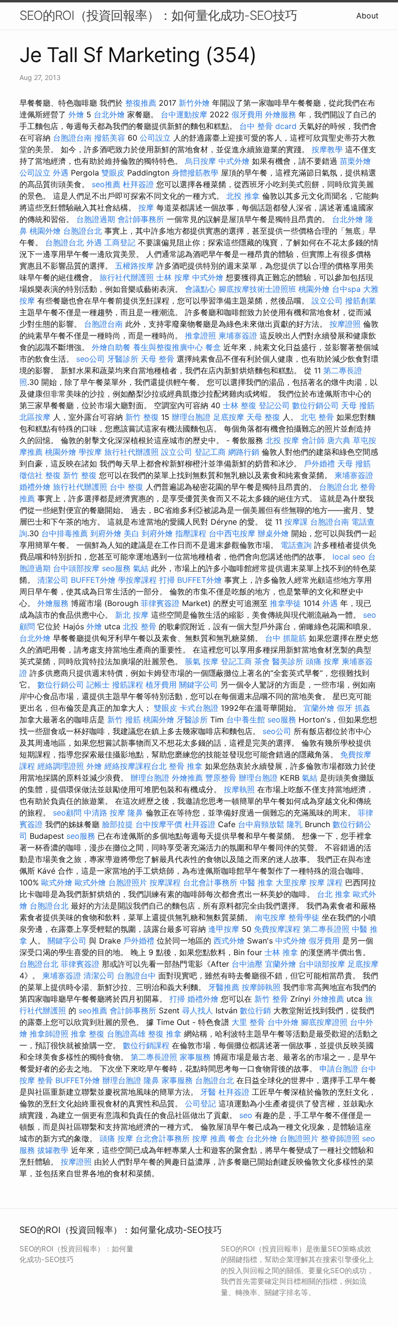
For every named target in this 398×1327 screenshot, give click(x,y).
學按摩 (90, 452)
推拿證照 (200, 335)
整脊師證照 (340, 1138)
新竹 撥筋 (124, 719)
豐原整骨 (220, 778)
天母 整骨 (157, 359)
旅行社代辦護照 (127, 277)
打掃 (167, 580)
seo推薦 (106, 184)
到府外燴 (105, 533)
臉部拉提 (117, 824)
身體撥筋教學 (195, 172)
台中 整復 (126, 487)
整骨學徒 (303, 917)
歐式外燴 (56, 882)
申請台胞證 (338, 1068)
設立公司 (327, 300)
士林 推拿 (281, 952)
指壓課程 (190, 533)
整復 (53, 475)
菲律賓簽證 (160, 603)
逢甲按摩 (223, 929)
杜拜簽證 (138, 184)
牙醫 (208, 1092)
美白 (131, 533)
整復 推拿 (165, 1034)
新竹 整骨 (271, 999)
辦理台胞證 (191, 417)
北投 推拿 (243, 196)
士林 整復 (239, 405)
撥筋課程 (127, 684)
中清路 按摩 (104, 812)
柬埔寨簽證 (237, 335)
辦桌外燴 (273, 533)
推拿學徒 (285, 603)
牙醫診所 (122, 359)
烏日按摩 (200, 161)
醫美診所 (287, 661)
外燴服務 (280, 114)
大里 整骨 (248, 1022)
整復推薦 (140, 103)
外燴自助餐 (111, 347)
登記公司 (274, 405)
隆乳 (294, 824)
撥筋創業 (360, 300)
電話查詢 (296, 545)
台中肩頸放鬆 (261, 824)
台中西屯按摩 (232, 533)
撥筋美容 (109, 138)
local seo (348, 556)
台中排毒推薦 (64, 533)
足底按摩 (228, 417)
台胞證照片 (127, 882)
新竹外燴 (194, 103)
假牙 (344, 708)
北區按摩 (34, 417)
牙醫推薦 (223, 987)
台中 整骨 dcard (268, 126)
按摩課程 (165, 882)
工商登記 (119, 242)
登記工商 (210, 452)
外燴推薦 (187, 778)
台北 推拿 (333, 894)
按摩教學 (327, 149)
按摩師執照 (261, 987)
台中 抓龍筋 (285, 638)
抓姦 (362, 708)
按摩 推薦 (209, 1138)
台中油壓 (247, 964)
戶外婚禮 (319, 463)
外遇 (60, 172)
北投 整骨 (139, 626)
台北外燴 (109, 114)
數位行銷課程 (146, 1045)
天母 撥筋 (358, 405)
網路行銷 (243, 452)
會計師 (313, 440)
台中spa (346, 289)
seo (245, 1115)
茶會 (262, 661)
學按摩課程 (137, 580)
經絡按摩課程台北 (135, 766)
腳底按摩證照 (324, 1022)
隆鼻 (135, 812)
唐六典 (338, 440)
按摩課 (296, 522)
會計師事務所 (140, 219)
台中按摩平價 (158, 824)
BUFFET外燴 (93, 580)
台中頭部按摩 (76, 568)
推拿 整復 (87, 1034)
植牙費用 (161, 684)
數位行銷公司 (315, 405)
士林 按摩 (173, 277)
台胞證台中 (136, 975)
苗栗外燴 (355, 161)
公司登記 (200, 1103)
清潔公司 (52, 580)
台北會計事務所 (210, 882)
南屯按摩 (270, 917)
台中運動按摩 (184, 114)
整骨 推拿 (185, 766)
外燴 (76, 114)
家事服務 (195, 1057)
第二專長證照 (326, 929)
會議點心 (200, 289)
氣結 (141, 568)
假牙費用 (247, 114)
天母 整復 (263, 417)
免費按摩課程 (277, 929)
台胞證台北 (82, 231)
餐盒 (213, 347)
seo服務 (116, 568)
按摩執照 (239, 789)
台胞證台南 (72, 138)
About (367, 15)
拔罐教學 (52, 1150)
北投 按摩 (282, 440)
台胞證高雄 (126, 1034)
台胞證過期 (95, 219)
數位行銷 (255, 1010)
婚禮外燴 (34, 487)
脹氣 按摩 (201, 661)
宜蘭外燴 (318, 708)
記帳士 (98, 684)
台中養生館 (245, 719)
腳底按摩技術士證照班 (257, 289)
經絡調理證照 (60, 766)
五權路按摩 (134, 266)
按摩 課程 (326, 882)
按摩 (146, 207)
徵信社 (31, 475)
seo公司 (90, 359)
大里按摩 (291, 882)
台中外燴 (282, 1022)
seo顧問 (67, 812)
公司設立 (155, 138)
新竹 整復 (142, 417)
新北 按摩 (132, 615)
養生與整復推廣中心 (168, 347)
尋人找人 (197, 1010)
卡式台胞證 (199, 708)
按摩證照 (345, 324)
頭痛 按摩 (322, 661)
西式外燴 (229, 940)
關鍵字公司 (198, 684)
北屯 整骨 (317, 417)
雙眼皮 (113, 172)
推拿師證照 (49, 1034)
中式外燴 (233, 161)
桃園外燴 (45, 231)
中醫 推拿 (256, 882)
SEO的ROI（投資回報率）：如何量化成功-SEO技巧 (158, 15)
